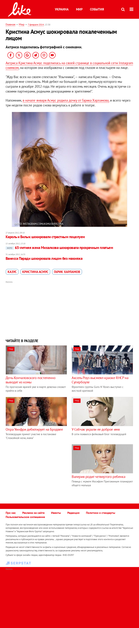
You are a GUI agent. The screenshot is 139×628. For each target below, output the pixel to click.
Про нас (11, 513)
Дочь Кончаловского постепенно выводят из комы (30, 379)
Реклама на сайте (33, 513)
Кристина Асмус (35, 272)
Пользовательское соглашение (25, 517)
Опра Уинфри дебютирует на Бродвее (34, 429)
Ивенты (56, 513)
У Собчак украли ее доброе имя (96, 429)
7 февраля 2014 (36, 24)
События (97, 9)
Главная (10, 24)
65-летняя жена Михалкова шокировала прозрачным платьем (60, 247)
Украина (62, 9)
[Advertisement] (70, 309)
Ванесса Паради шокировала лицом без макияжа (44, 258)
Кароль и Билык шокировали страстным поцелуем (45, 236)
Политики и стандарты (100, 513)
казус (12, 272)
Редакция (73, 513)
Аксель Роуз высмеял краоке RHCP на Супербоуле (100, 379)
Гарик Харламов (67, 272)
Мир (79, 9)
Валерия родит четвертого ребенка (98, 476)
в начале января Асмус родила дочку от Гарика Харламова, (66, 100)
